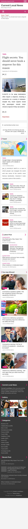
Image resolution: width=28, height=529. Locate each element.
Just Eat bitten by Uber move (11, 125)
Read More (5, 117)
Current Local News (12, 5)
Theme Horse (16, 493)
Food (2, 434)
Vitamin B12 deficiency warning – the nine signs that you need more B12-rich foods (13, 372)
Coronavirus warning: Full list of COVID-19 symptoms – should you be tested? (13, 346)
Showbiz (3, 444)
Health (5, 288)
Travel (4, 54)
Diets (2, 428)
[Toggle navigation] (3, 11)
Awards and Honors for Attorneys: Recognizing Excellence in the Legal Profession (16, 249)
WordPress (19, 495)
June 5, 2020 (5, 165)
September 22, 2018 (7, 71)
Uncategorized (6, 237)
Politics (3, 442)
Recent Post (6, 457)
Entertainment (4, 430)
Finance (3, 432)
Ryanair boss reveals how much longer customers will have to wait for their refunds (18, 211)
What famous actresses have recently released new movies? (13, 258)
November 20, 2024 (7, 267)
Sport (2, 446)
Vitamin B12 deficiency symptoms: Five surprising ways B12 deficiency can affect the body (13, 319)
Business (3, 423)
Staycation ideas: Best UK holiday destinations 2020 (17, 186)
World (2, 453)
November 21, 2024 (7, 261)
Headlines (3, 436)
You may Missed (8, 272)
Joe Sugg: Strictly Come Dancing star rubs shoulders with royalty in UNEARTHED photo (13, 131)
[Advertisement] (14, 35)
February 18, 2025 (6, 242)
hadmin (13, 242)
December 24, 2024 (14, 253)
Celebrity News (6, 255)
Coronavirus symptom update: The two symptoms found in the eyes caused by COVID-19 (13, 293)
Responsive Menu (25, 1)
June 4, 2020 (13, 189)
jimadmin (15, 71)
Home (2, 440)
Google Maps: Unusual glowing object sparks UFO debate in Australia (12, 162)
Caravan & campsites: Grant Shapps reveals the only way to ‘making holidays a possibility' (17, 198)
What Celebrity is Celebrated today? (12, 265)
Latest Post (7, 235)
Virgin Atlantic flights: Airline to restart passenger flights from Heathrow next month (18, 224)
